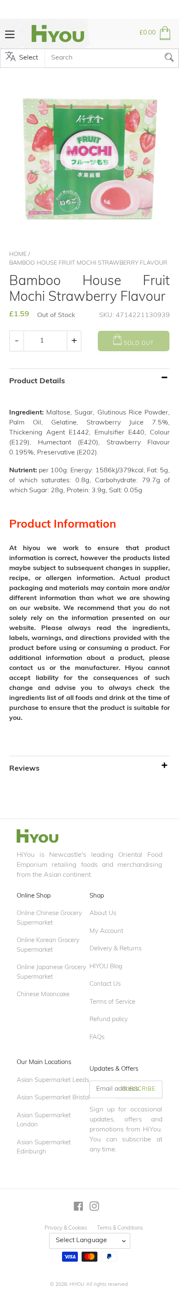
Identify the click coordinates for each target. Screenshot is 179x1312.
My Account (106, 931)
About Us (103, 913)
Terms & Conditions (120, 1228)
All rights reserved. (107, 1284)
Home (18, 254)
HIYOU (77, 1284)
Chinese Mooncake (43, 995)
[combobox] (112, 58)
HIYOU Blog (106, 967)
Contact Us (105, 984)
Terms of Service (112, 1002)
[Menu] (10, 33)
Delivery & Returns (116, 949)
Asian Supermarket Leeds (53, 1080)
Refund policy (109, 1020)
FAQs (97, 1037)
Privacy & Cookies (66, 1228)
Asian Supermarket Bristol (53, 1098)
